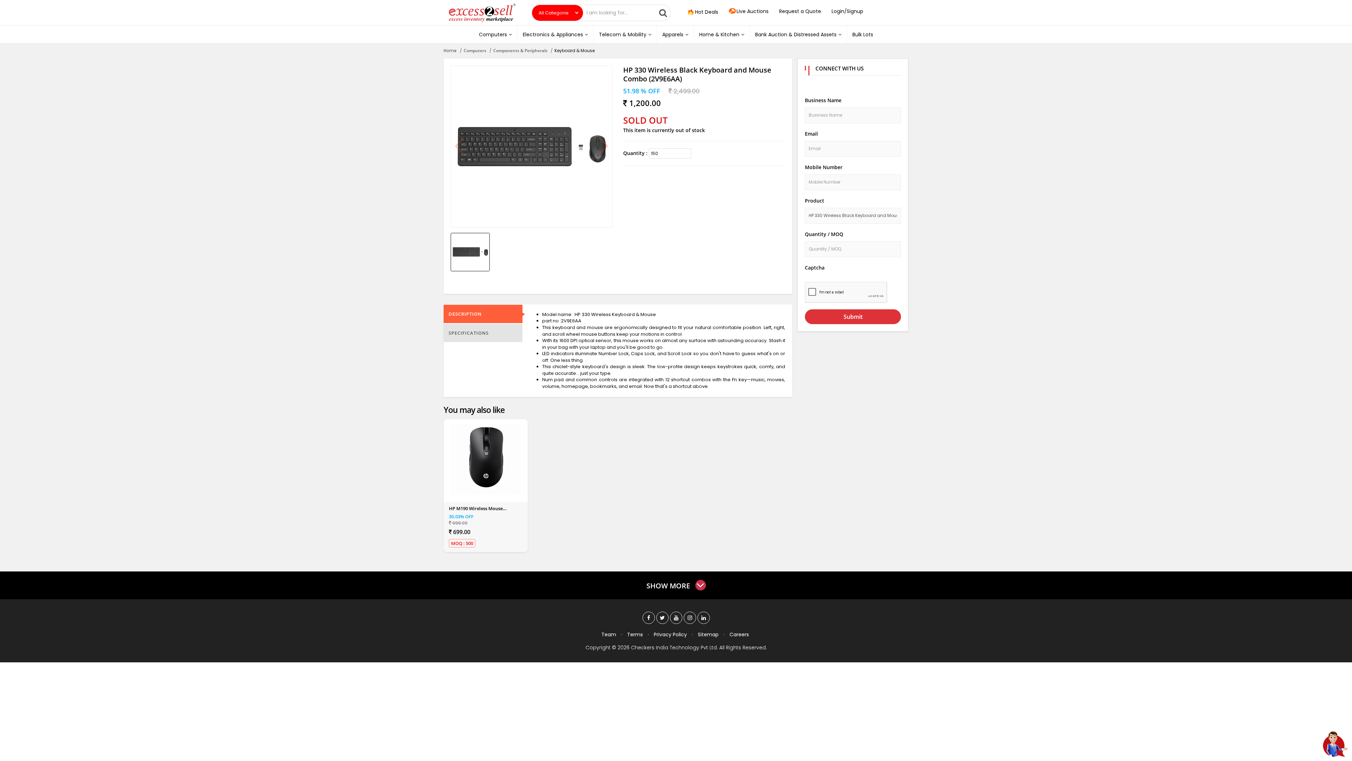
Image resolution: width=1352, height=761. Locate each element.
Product (814, 200)
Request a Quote (800, 11)
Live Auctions (753, 11)
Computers (493, 34)
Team (608, 634)
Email (811, 133)
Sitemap (708, 634)
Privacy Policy (670, 634)
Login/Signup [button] (847, 11)
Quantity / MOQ (824, 234)
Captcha (815, 267)
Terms (635, 634)
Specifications (469, 333)
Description (465, 314)
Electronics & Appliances (553, 34)
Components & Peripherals (520, 51)
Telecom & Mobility (622, 34)
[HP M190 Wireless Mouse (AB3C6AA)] (485, 460)
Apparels (672, 34)
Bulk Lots (862, 34)
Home (450, 51)
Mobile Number (824, 167)
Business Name (823, 100)
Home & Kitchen (719, 34)
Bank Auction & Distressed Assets (796, 34)
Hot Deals (706, 12)
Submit (853, 317)
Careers (739, 634)
